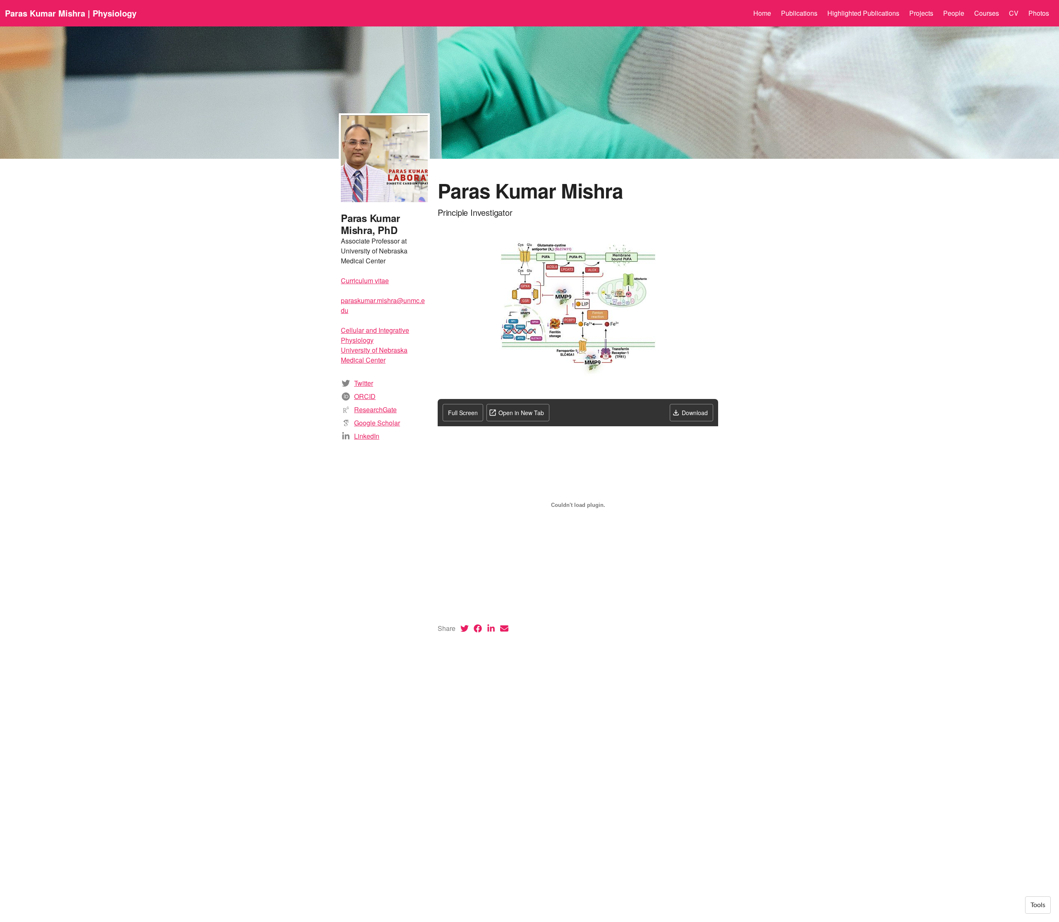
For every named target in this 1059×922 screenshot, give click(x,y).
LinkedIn (366, 436)
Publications (799, 13)
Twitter (363, 383)
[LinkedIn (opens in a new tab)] (491, 628)
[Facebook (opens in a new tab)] (478, 628)
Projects (921, 13)
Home (762, 13)
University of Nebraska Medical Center (374, 355)
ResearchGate (375, 409)
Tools (1037, 905)
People (953, 13)
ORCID (365, 396)
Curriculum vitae (365, 280)
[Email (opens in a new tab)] (504, 628)
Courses (986, 13)
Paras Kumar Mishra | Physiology (71, 13)
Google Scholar (377, 423)
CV (1013, 13)
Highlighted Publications (863, 13)
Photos (1038, 13)
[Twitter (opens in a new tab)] (464, 628)
